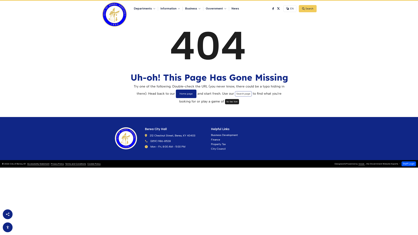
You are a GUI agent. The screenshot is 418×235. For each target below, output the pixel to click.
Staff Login (409, 163)
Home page (186, 93)
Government (214, 8)
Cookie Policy (94, 164)
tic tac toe (232, 101)
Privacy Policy (57, 164)
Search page (243, 93)
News (235, 8)
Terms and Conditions (75, 164)
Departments (143, 8)
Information (169, 8)
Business (191, 8)
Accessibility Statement (38, 164)
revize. (361, 164)
